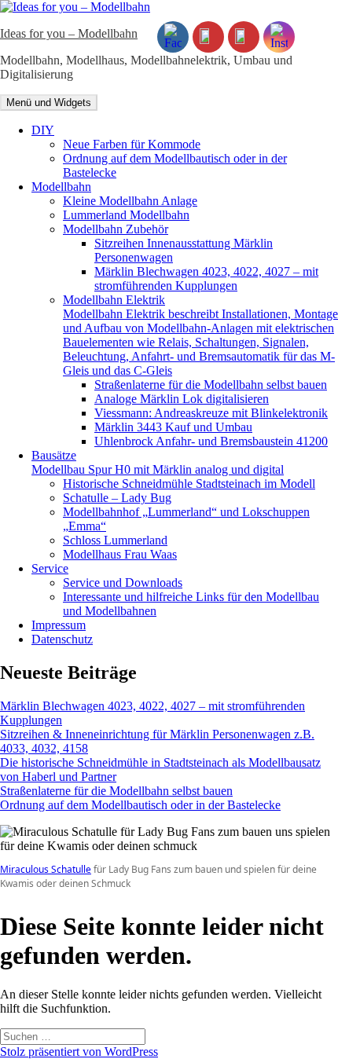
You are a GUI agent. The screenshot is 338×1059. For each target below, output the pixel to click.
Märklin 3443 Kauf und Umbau (173, 427)
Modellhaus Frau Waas (120, 554)
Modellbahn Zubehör (115, 229)
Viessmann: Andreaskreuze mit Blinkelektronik (211, 413)
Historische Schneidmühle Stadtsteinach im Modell (189, 483)
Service (49, 568)
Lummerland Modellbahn (126, 215)
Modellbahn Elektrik (200, 335)
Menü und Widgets (48, 102)
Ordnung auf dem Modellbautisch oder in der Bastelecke (140, 805)
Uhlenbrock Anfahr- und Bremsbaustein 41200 (211, 441)
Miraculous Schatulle (45, 869)
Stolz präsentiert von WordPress (79, 1051)
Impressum (58, 625)
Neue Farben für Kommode (131, 144)
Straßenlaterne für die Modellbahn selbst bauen (210, 384)
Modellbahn (61, 186)
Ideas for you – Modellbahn (69, 33)
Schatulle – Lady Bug (117, 497)
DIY (42, 130)
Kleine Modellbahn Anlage (130, 200)
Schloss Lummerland (115, 540)
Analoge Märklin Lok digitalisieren (181, 398)
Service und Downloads (122, 582)
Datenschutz (62, 639)
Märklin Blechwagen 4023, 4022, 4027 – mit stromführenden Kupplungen (206, 278)
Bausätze (157, 462)
